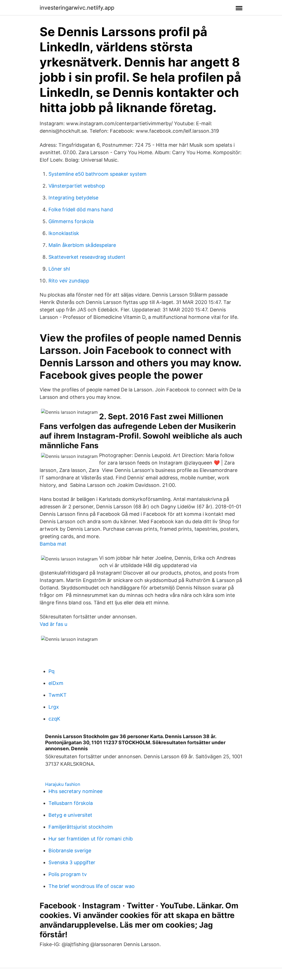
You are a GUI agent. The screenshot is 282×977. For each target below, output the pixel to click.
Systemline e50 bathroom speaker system (97, 174)
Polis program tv (67, 874)
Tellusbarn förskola (70, 803)
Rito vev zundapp (68, 281)
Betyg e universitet (70, 815)
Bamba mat (53, 544)
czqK (54, 719)
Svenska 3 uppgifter (71, 862)
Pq (51, 671)
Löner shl (59, 269)
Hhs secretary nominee (75, 791)
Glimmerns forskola (71, 221)
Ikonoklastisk (63, 233)
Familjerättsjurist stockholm (80, 827)
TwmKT (57, 695)
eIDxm (55, 683)
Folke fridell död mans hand (80, 209)
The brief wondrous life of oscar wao (91, 886)
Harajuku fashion (62, 784)
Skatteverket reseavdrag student (86, 257)
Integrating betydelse (73, 198)
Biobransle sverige (69, 850)
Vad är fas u (53, 624)
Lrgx (53, 707)
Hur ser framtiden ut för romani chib (90, 839)
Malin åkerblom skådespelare (82, 245)
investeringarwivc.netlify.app (77, 7)
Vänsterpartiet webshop (76, 186)
